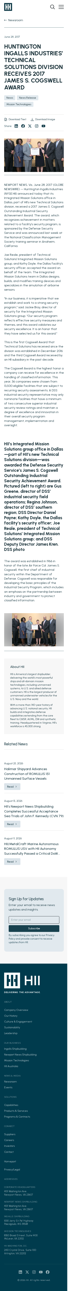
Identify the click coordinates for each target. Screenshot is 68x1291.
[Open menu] (61, 7)
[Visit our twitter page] (30, 126)
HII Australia (11, 1066)
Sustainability (12, 1027)
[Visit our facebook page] (23, 126)
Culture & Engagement (18, 1021)
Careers (9, 1140)
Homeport (10, 1161)
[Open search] (52, 7)
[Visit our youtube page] (43, 126)
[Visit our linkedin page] (16, 126)
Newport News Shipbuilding (20, 1054)
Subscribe (34, 928)
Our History (10, 1015)
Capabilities (11, 1105)
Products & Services (16, 1110)
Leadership (10, 1033)
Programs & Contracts (17, 1116)
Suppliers (9, 1134)
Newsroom (10, 1081)
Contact (9, 1152)
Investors (9, 1146)
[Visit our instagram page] (37, 126)
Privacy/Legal (12, 1169)
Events (8, 1087)
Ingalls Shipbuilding (15, 1048)
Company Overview (16, 1010)
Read (10, 786)
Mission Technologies (16, 1060)
